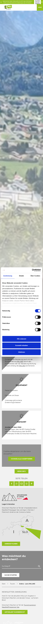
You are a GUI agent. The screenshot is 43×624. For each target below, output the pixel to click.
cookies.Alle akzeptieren (21, 459)
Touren (12, 584)
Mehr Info (21, 471)
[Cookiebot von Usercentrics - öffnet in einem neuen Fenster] (32, 270)
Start (3, 584)
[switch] (38, 317)
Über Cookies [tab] (35, 276)
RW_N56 (20, 361)
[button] (11, 483)
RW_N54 (22, 366)
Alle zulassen (21, 339)
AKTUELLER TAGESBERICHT (15, 612)
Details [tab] (21, 276)
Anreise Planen (11, 544)
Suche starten (10, 575)
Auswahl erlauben (21, 345)
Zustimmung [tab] (7, 276)
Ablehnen (21, 352)
